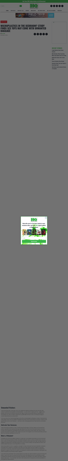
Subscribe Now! (34, 241)
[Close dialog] (46, 218)
